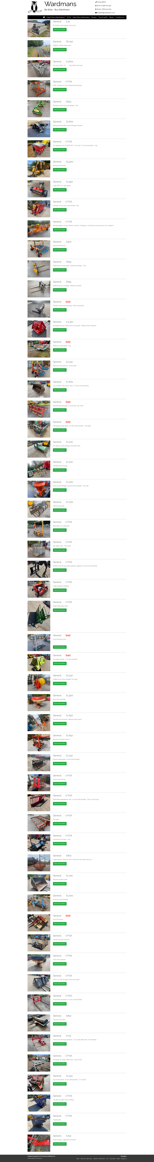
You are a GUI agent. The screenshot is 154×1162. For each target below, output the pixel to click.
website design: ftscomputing (35, 1158)
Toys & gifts (103, 17)
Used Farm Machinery (99, 1158)
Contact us (119, 17)
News (111, 17)
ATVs (69, 17)
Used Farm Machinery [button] (55, 17)
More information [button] (59, 29)
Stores (94, 17)
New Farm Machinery (81, 17)
